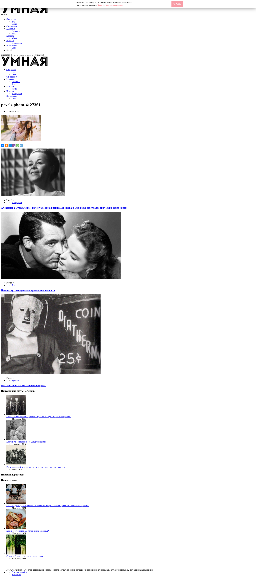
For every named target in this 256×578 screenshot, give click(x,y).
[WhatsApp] (17, 145)
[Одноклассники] (6, 145)
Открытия (11, 19)
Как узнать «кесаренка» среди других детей (26, 442)
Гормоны (16, 31)
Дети (14, 48)
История (10, 40)
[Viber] (13, 145)
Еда (13, 21)
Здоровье (10, 29)
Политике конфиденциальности (110, 5)
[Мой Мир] (10, 145)
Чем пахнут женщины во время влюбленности (28, 290)
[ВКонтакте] (2, 145)
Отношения (11, 26)
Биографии (17, 43)
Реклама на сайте (19, 572)
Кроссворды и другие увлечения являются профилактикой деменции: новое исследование (47, 505)
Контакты (16, 574)
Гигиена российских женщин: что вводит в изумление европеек (35, 467)
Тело (14, 33)
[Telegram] (21, 145)
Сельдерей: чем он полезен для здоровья (24, 556)
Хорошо (177, 4)
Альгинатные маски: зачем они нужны (23, 385)
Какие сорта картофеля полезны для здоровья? (27, 531)
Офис (14, 24)
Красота (10, 36)
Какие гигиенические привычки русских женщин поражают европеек (38, 416)
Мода (14, 38)
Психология (11, 45)
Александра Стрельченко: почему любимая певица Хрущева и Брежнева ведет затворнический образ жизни (64, 207)
